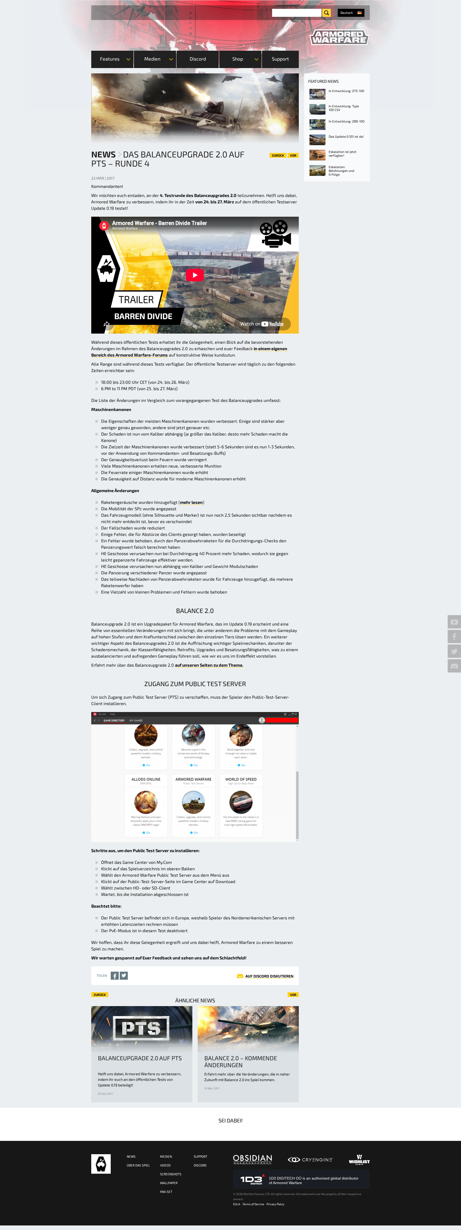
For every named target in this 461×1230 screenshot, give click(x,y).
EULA (236, 1204)
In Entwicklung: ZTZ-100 (346, 91)
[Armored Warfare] (339, 37)
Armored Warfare (101, 1164)
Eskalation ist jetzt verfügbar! (342, 153)
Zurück (278, 155)
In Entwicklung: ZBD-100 (346, 121)
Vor (293, 155)
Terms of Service (253, 1204)
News (103, 154)
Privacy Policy (275, 1204)
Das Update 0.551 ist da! (346, 136)
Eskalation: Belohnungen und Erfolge (341, 170)
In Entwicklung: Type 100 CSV (344, 108)
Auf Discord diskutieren (269, 976)
